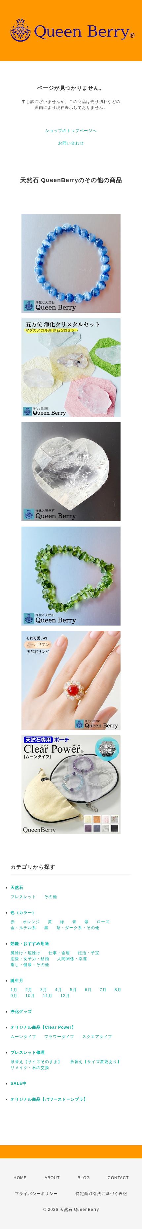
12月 (65, 995)
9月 (14, 995)
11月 (48, 995)
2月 (28, 989)
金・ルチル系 (23, 927)
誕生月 (17, 980)
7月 (103, 989)
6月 (88, 989)
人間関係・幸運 (72, 958)
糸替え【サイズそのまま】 (36, 1061)
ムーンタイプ (23, 1036)
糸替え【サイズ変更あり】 (96, 1061)
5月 (73, 989)
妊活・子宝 (88, 953)
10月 (30, 995)
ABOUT (52, 1178)
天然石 (17, 887)
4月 (58, 989)
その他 (50, 896)
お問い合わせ (71, 143)
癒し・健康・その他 (30, 964)
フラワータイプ (59, 1036)
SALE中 (19, 1083)
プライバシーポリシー (36, 1193)
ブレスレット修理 (28, 1052)
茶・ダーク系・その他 (77, 927)
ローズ (103, 922)
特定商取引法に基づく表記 (101, 1193)
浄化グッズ (21, 1011)
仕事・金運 (59, 953)
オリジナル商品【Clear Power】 (43, 1027)
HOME (20, 1178)
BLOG (84, 1178)
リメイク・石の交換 (30, 1067)
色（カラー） (23, 912)
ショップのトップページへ (71, 130)
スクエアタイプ (97, 1036)
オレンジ (31, 922)
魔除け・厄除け (26, 953)
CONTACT (118, 1178)
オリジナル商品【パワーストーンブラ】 (49, 1099)
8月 (118, 989)
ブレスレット (23, 896)
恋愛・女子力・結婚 (30, 958)
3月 (43, 989)
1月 (14, 989)
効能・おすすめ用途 (30, 943)
